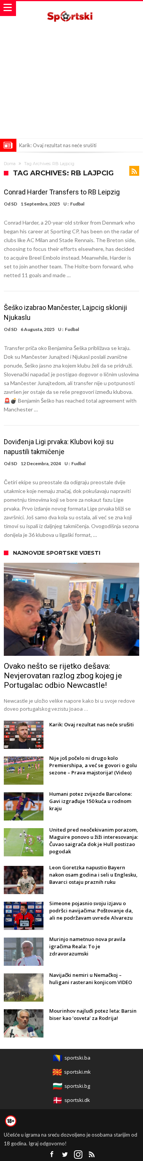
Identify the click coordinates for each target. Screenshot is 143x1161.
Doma (10, 163)
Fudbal (77, 204)
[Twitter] (65, 1154)
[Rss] (91, 1154)
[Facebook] (51, 1154)
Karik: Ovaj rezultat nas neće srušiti (57, 145)
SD (14, 204)
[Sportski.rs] (71, 8)
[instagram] (78, 1154)
